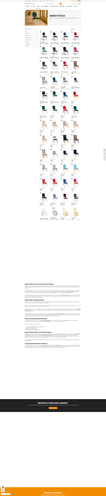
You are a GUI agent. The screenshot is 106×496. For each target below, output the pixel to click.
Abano (51, 145)
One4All (72, 218)
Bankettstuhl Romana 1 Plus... (65, 57)
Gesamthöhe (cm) (28, 35)
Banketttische (50, 337)
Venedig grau (63, 87)
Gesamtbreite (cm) (28, 37)
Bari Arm (62, 131)
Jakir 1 (72, 102)
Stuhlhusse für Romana (44, 218)
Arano (41, 174)
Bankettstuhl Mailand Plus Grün (44, 57)
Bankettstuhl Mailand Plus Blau (65, 42)
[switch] (3, 491)
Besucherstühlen (34, 310)
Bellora (72, 145)
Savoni (62, 189)
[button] (5, 494)
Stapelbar (26, 46)
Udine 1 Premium (74, 116)
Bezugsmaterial (27, 44)
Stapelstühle (54, 321)
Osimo (51, 189)
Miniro (41, 160)
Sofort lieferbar (29, 28)
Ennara (41, 131)
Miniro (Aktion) (42, 87)
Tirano (51, 131)
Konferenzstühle (35, 345)
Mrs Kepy (62, 218)
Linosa (62, 145)
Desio (51, 174)
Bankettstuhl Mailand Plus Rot (75, 42)
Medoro (72, 131)
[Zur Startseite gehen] (30, 3)
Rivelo (72, 189)
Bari (40, 145)
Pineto (51, 160)
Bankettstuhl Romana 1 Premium (55, 102)
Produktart (27, 33)
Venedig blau (52, 87)
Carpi (62, 160)
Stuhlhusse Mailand (53, 218)
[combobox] (52, 3)
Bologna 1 (52, 116)
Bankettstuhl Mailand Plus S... (55, 42)
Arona (72, 160)
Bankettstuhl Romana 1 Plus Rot (75, 57)
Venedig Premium (64, 102)
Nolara (41, 189)
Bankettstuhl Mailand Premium (75, 87)
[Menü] (4, 486)
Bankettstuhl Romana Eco (55, 57)
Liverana (62, 174)
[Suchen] (61, 3)
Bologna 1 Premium (43, 116)
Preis (26, 31)
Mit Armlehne (27, 41)
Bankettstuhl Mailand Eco (44, 42)
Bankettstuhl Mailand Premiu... (44, 102)
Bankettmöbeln (36, 291)
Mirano (72, 174)
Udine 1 (62, 116)
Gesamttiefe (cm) (28, 39)
